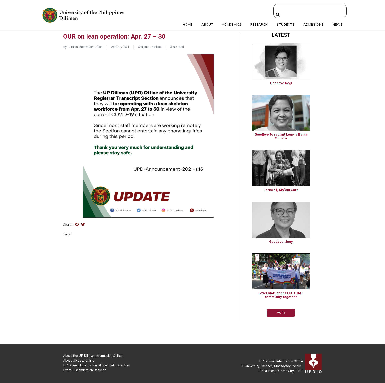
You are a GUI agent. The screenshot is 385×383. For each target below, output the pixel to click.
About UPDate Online (78, 360)
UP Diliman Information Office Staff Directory (96, 365)
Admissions (313, 24)
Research (259, 24)
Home (187, 24)
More (281, 313)
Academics (231, 24)
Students (285, 24)
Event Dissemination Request (84, 370)
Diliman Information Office (85, 47)
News (337, 24)
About (207, 24)
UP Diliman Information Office (281, 361)
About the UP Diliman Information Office (92, 355)
